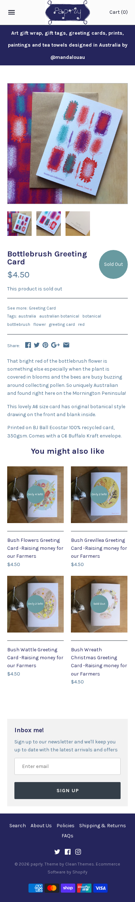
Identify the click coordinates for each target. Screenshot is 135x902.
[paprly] (67, 12)
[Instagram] (78, 852)
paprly (37, 864)
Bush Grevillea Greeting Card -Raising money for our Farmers (99, 548)
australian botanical (59, 316)
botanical (91, 316)
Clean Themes (79, 864)
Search (17, 826)
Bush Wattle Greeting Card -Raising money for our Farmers (35, 658)
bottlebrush (18, 324)
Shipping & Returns (102, 826)
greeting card (62, 324)
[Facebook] (68, 852)
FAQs (67, 836)
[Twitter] (57, 852)
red (81, 324)
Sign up (68, 790)
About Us (41, 826)
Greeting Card (42, 308)
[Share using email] (66, 345)
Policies (66, 826)
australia (27, 316)
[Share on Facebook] (28, 345)
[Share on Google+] (55, 345)
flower (39, 324)
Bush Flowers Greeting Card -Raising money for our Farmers (35, 548)
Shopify (79, 872)
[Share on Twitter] (37, 345)
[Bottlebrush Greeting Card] (67, 87)
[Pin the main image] (45, 345)
